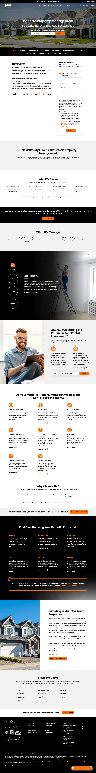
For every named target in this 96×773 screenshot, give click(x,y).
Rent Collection (45, 50)
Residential (31, 723)
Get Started (68, 713)
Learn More (13, 423)
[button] (82, 724)
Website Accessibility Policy (57, 757)
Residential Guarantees (44, 53)
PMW (49, 753)
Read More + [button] (68, 654)
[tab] (13, 266)
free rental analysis (79, 512)
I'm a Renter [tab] (74, 73)
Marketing (22, 50)
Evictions (82, 50)
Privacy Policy (66, 124)
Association (31, 725)
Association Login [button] (32, 732)
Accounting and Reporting (70, 50)
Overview (14, 50)
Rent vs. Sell (68, 53)
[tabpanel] (41, 286)
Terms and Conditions (70, 753)
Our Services (42, 5)
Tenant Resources (50, 723)
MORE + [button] (41, 296)
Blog (73, 5)
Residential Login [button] (32, 730)
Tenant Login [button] (48, 725)
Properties (51, 5)
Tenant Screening (33, 50)
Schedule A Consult (69, 586)
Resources (60, 5)
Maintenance (55, 50)
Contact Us (48, 218)
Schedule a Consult (57, 659)
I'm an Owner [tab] (64, 73)
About (78, 5)
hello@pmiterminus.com (69, 725)
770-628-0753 (90, 1)
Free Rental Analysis (88, 5)
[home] (6, 6)
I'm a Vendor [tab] (64, 75)
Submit (59, 33)
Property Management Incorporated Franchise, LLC (12, 739)
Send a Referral (49, 732)
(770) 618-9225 (65, 121)
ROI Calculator (58, 53)
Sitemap (53, 753)
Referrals (68, 5)
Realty (29, 728)
